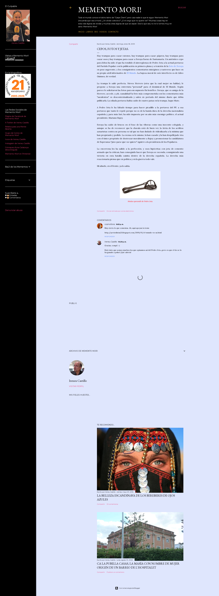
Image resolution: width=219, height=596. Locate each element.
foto (171, 66)
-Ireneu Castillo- (18, 43)
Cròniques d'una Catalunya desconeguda (17, 148)
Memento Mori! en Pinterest (17, 154)
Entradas (13, 195)
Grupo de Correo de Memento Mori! (14, 134)
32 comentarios (112, 504)
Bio (96, 32)
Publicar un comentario (115, 572)
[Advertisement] (127, 324)
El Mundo (131, 73)
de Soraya (178, 66)
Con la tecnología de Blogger (129, 588)
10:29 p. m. (122, 242)
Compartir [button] (73, 44)
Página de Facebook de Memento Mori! (15, 117)
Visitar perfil (76, 386)
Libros (89, 32)
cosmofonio (110, 224)
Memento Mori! (109, 9)
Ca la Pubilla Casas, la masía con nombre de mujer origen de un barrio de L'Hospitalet (138, 565)
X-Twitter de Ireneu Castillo (17, 123)
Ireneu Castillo (111, 242)
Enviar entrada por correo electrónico (120, 211)
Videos (103, 32)
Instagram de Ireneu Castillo (17, 143)
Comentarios (15, 198)
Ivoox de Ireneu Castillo (15, 139)
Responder (110, 236)
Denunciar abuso (14, 210)
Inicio (81, 32)
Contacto (113, 32)
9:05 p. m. (120, 224)
